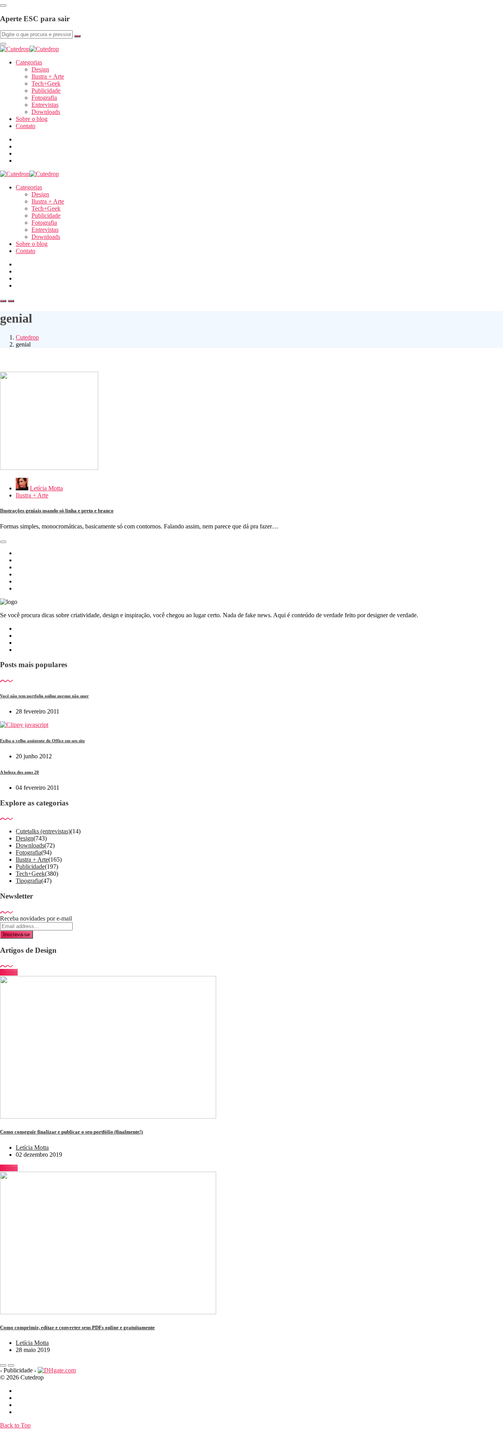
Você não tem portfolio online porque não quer (44, 695)
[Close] (3, 5)
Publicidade (46, 90)
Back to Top (15, 1425)
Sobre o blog (32, 119)
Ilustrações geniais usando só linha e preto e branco (57, 511)
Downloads (45, 111)
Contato (25, 126)
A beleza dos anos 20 (19, 772)
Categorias (29, 62)
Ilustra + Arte (47, 76)
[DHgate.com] (57, 1370)
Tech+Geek (46, 83)
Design (40, 69)
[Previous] (3, 1365)
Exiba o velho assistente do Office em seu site (42, 740)
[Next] (11, 1365)
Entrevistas (45, 104)
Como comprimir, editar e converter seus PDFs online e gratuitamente (77, 1327)
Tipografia (28, 880)
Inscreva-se (16, 934)
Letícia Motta (46, 488)
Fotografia (44, 97)
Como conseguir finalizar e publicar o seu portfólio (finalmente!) (71, 1132)
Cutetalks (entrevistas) (43, 831)
